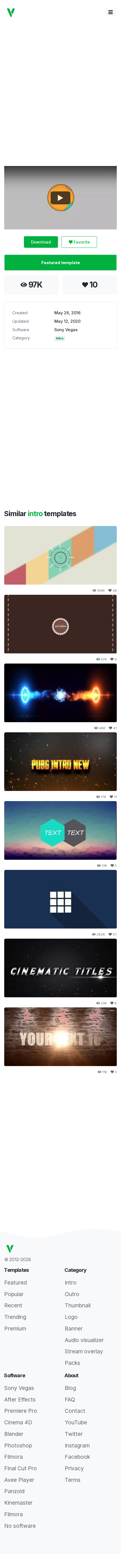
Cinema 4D (18, 1422)
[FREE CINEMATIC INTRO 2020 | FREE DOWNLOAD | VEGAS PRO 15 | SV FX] (60, 968)
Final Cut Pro (20, 1468)
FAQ (70, 1399)
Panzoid (14, 1491)
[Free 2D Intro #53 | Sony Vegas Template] (60, 555)
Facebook (77, 1456)
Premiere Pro (20, 1410)
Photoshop (18, 1445)
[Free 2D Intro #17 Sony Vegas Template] (60, 624)
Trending (15, 1317)
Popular (14, 1294)
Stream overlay (84, 1351)
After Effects (20, 1399)
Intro (59, 338)
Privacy (74, 1468)
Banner (74, 1328)
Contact (75, 1410)
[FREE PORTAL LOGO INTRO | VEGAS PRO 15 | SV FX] (60, 693)
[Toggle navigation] (110, 12)
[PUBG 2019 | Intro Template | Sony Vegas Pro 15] (60, 761)
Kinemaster (18, 1502)
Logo (71, 1317)
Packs (72, 1363)
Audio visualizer (84, 1340)
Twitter (74, 1434)
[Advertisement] (60, 91)
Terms (72, 1479)
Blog (70, 1388)
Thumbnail (78, 1305)
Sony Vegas (66, 329)
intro (36, 513)
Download (41, 242)
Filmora (13, 1456)
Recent (13, 1305)
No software (20, 1525)
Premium (15, 1328)
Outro (72, 1294)
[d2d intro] (60, 830)
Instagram (77, 1445)
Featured (15, 1282)
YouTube (76, 1422)
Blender (13, 1434)
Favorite (81, 242)
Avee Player (19, 1479)
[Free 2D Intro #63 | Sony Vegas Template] (60, 899)
